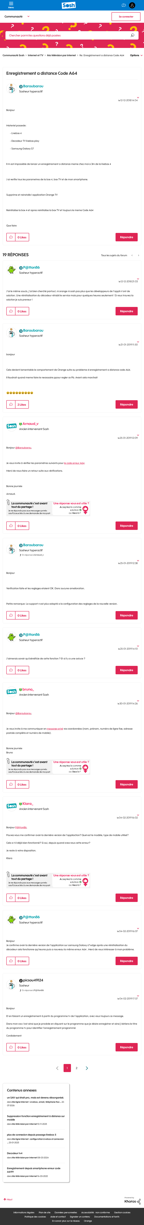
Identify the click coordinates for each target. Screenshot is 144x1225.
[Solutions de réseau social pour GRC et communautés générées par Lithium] (132, 1200)
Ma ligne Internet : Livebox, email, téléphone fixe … (36, 1102)
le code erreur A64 (74, 463)
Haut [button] (9, 1199)
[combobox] (72, 35)
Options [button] (134, 55)
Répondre (126, 237)
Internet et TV (35, 55)
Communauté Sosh (13, 55)
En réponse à (33, 555)
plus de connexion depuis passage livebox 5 (31, 1134)
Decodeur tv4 (14, 1153)
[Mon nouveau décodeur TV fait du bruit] (132, 255)
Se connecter (126, 16)
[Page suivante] (86, 1068)
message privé (55, 728)
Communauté (13, 16)
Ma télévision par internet (61, 55)
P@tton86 (21, 827)
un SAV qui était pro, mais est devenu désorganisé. (35, 1097)
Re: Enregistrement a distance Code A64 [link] (102, 55)
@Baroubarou (23, 447)
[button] (11, 237)
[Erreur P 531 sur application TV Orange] (138, 255)
